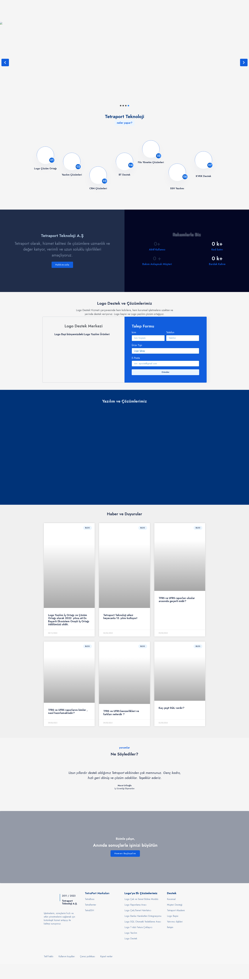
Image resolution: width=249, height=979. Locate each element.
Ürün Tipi (137, 345)
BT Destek (124, 174)
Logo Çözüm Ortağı (45, 168)
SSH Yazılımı (177, 188)
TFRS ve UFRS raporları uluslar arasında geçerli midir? (177, 599)
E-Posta (136, 358)
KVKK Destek (203, 176)
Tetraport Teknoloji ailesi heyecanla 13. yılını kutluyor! (120, 616)
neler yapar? (124, 123)
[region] (124, 450)
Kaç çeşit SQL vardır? (171, 708)
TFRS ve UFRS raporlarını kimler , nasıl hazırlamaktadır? (68, 711)
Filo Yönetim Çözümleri (151, 162)
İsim (134, 332)
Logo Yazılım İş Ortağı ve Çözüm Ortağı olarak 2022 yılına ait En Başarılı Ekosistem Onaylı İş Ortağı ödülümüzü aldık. (68, 619)
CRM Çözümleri (98, 188)
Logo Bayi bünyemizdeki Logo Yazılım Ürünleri (82, 334)
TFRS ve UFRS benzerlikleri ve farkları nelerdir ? (121, 712)
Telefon (170, 332)
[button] (5, 62)
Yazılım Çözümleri (72, 174)
